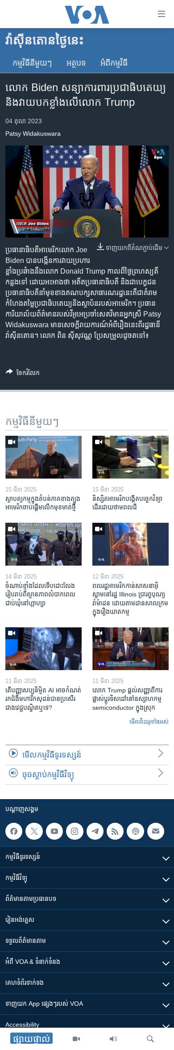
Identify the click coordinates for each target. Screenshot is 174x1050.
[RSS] (115, 831)
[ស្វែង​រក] (150, 1039)
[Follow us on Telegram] (95, 831)
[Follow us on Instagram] (74, 831)
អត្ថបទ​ (76, 62)
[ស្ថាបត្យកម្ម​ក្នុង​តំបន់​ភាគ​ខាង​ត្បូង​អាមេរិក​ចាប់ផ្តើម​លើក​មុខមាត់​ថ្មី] (43, 457)
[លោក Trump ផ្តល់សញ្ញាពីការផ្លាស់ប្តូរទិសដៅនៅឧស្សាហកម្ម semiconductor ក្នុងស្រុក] (130, 648)
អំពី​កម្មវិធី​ (114, 62)
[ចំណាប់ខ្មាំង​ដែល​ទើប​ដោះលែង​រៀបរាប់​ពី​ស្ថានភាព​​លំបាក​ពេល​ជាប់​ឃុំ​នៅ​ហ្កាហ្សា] (43, 544)
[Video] (76, 1039)
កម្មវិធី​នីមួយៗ (32, 62)
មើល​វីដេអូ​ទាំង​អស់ (149, 721)
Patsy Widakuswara (33, 133)
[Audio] (113, 1039)
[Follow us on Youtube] (54, 831)
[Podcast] (135, 831)
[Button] (23, 374)
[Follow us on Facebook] (13, 831)
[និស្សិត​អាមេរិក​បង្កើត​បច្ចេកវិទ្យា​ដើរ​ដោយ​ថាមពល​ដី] (130, 457)
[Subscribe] (155, 831)
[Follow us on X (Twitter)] (33, 831)
